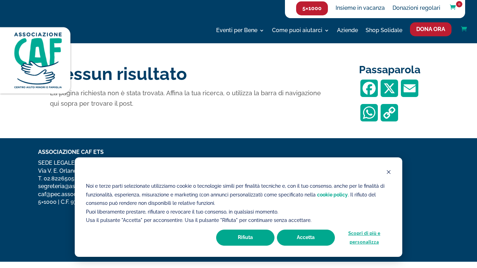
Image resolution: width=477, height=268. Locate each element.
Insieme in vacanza (360, 8)
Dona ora (430, 29)
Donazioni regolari (416, 8)
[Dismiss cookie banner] (388, 173)
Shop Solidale (384, 31)
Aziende (347, 31)
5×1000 (312, 8)
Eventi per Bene (236, 31)
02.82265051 (60, 178)
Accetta (306, 237)
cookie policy (332, 195)
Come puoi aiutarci (297, 31)
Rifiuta (245, 237)
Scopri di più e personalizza (364, 237)
